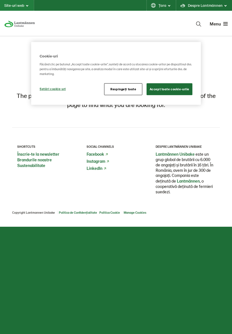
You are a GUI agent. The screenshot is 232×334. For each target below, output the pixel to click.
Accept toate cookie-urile (169, 89)
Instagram (96, 161)
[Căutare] (198, 24)
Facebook (95, 154)
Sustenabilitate (31, 165)
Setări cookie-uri (53, 89)
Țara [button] (162, 5)
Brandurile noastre (34, 159)
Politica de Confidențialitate (78, 212)
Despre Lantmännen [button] (205, 5)
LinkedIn (94, 168)
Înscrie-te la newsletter (38, 154)
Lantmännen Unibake (175, 154)
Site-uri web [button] (14, 5)
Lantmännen (188, 180)
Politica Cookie (109, 212)
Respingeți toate (123, 89)
